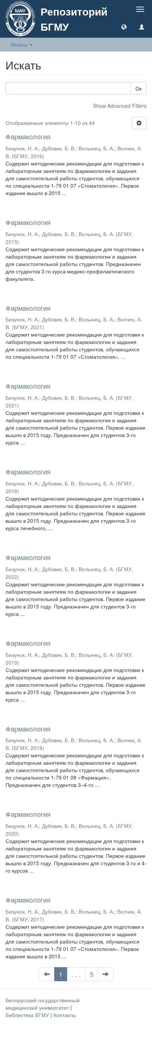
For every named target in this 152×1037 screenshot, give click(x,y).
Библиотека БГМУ (28, 1015)
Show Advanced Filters (119, 105)
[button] (124, 26)
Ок (138, 88)
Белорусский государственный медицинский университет (43, 1003)
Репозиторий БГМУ (74, 19)
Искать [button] (20, 44)
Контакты (64, 1015)
